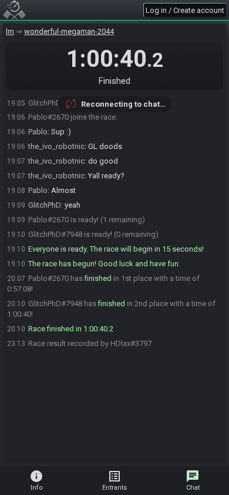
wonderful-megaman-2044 (69, 31)
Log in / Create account (185, 10)
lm (10, 31)
